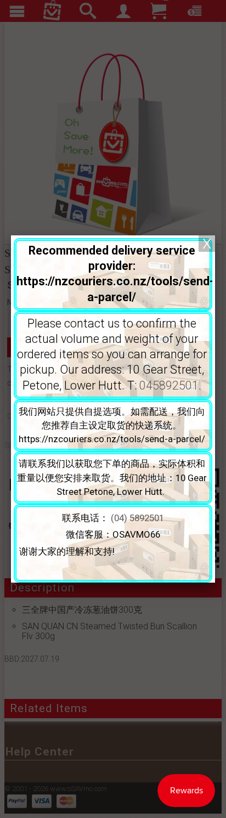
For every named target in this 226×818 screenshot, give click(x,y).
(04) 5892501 (137, 517)
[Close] (207, 243)
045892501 (169, 385)
